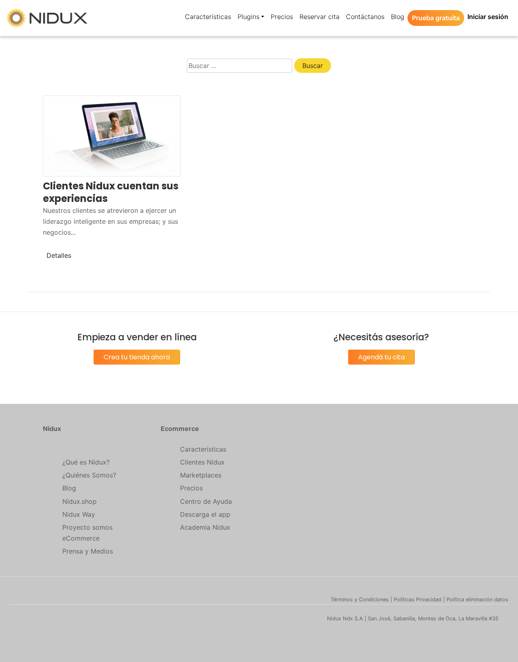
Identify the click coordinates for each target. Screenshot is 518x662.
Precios (191, 488)
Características (203, 449)
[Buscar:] (239, 66)
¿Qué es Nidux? (86, 462)
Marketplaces (200, 475)
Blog (69, 488)
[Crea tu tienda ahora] (136, 366)
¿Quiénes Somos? (89, 475)
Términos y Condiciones (360, 599)
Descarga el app (205, 514)
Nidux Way (78, 514)
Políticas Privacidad (418, 599)
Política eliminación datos (477, 599)
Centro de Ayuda (206, 501)
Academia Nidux (205, 527)
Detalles (59, 255)
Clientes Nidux (202, 462)
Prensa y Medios (87, 551)
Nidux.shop (79, 501)
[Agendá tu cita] (381, 366)
